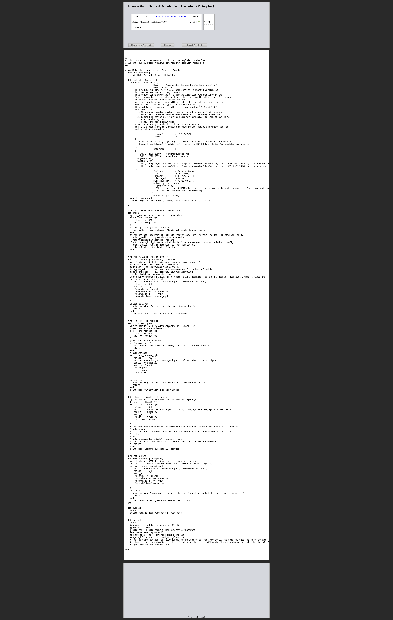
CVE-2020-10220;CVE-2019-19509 (172, 16)
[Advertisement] (249, 22)
